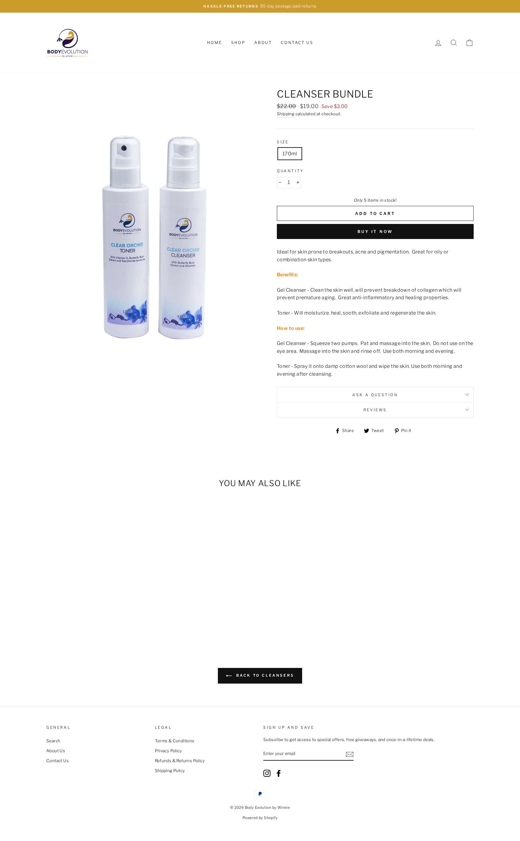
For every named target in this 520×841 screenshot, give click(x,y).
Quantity (290, 171)
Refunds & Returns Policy (180, 760)
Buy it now (375, 231)
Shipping (285, 113)
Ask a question (375, 395)
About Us (55, 750)
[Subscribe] (350, 754)
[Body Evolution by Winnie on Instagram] (267, 773)
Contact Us (297, 42)
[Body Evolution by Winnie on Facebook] (278, 773)
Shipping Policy (170, 770)
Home (214, 42)
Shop (238, 42)
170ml (290, 154)
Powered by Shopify (260, 817)
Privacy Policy (168, 750)
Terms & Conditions (174, 740)
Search (53, 740)
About (263, 42)
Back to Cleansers (264, 675)
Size (283, 142)
